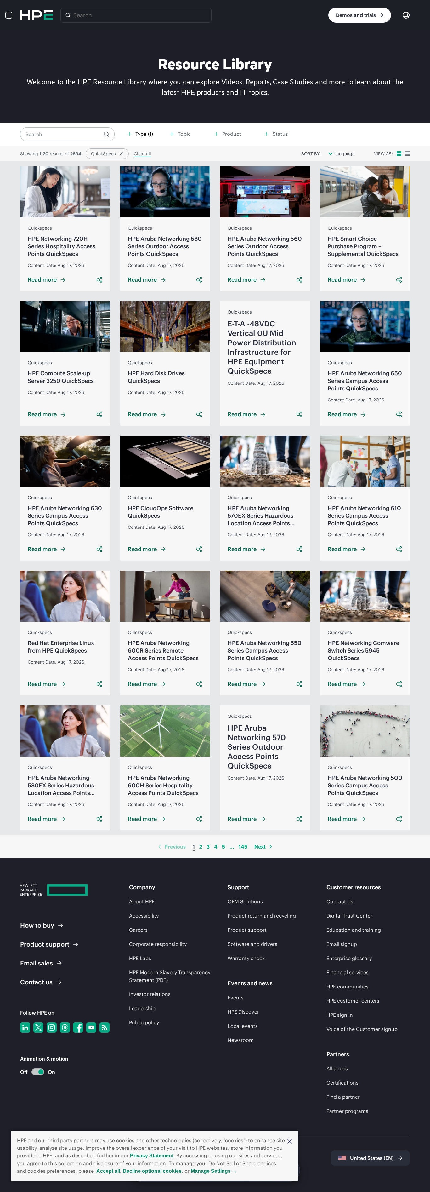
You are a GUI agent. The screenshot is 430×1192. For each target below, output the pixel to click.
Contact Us (339, 901)
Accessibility (144, 916)
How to (37, 925)
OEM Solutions (245, 901)
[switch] (34, 1072)
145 (243, 847)
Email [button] (36, 963)
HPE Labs (140, 958)
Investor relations (150, 994)
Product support (247, 930)
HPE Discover (243, 1012)
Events (236, 997)
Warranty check (246, 958)
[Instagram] (52, 1027)
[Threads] (65, 1027)
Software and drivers (252, 944)
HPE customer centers (352, 1001)
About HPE (142, 901)
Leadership (142, 1008)
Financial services (347, 972)
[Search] (68, 15)
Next (260, 847)
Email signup (341, 944)
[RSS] (104, 1027)
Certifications (342, 1083)
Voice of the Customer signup (362, 1029)
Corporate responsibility (158, 944)
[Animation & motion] (37, 1071)
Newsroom (241, 1040)
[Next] (271, 847)
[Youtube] (91, 1027)
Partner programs (347, 1111)
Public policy (144, 1022)
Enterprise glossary (349, 958)
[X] (38, 1027)
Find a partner (343, 1097)
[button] (289, 1140)
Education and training (353, 930)
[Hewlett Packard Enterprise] (36, 15)
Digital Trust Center (349, 916)
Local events (243, 1026)
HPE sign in (339, 1015)
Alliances (337, 1068)
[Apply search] (106, 134)
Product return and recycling (262, 916)
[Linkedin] (25, 1027)
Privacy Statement (151, 1155)
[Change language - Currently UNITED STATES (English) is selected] (406, 14)
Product (44, 944)
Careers (138, 930)
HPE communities (347, 986)
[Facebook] (78, 1027)
